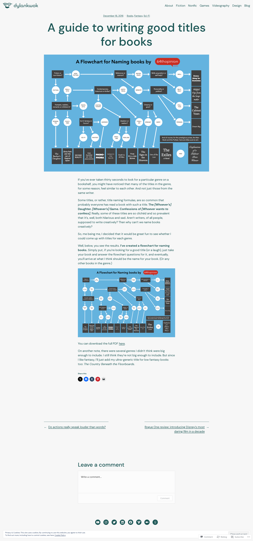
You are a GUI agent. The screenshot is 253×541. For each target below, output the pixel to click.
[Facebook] (130, 522)
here (122, 343)
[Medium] (147, 522)
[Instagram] (106, 522)
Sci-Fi (147, 15)
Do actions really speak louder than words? (77, 427)
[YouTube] (97, 522)
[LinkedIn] (122, 522)
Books (130, 15)
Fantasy (138, 15)
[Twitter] (114, 522)
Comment (165, 498)
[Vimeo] (138, 522)
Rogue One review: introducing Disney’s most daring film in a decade (175, 429)
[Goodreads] (155, 522)
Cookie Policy (60, 535)
